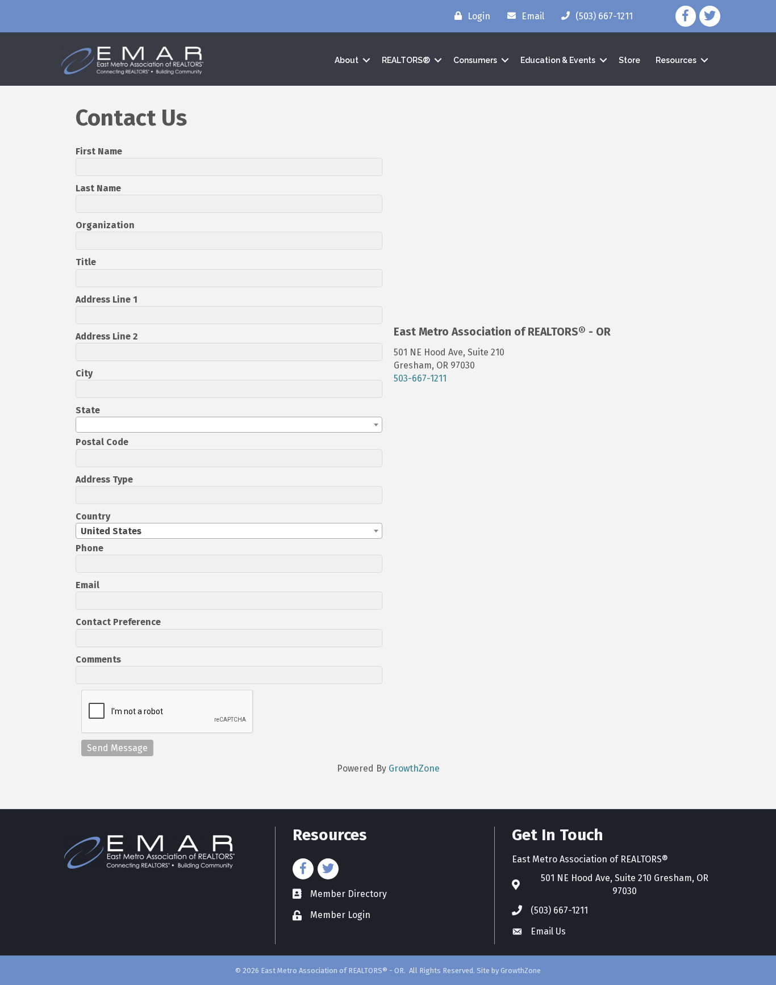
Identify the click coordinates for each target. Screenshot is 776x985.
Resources (676, 60)
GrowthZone (414, 768)
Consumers (475, 60)
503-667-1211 (420, 378)
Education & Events (557, 60)
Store (629, 60)
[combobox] (229, 425)
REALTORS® (406, 60)
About (346, 60)
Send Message (117, 748)
